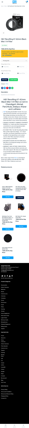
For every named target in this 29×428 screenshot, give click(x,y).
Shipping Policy (4, 396)
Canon (2, 369)
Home (2, 6)
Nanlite (2, 371)
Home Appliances (5, 313)
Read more (20, 197)
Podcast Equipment (5, 324)
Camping (3, 298)
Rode (2, 373)
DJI (2, 360)
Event (2, 304)
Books (2, 291)
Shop (2, 340)
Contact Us (3, 398)
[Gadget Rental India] (14, 2)
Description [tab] (4, 92)
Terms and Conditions (6, 391)
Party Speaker (4, 346)
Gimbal (2, 311)
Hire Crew (3, 382)
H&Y (4, 111)
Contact (3, 375)
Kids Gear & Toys (5, 315)
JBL (2, 358)
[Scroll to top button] (26, 422)
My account (4, 378)
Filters (5, 6)
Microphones (4, 322)
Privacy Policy (4, 389)
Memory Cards (4, 319)
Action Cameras (5, 287)
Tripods (3, 328)
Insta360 (3, 367)
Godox (2, 362)
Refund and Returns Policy (7, 393)
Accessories (4, 285)
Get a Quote (14, 79)
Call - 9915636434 (7, 55)
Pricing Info (5, 60)
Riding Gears (4, 326)
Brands (2, 354)
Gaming (3, 309)
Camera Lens (4, 293)
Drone (2, 300)
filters (15, 157)
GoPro (2, 365)
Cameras (3, 296)
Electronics (3, 302)
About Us (3, 337)
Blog (2, 380)
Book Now (4, 79)
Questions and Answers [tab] (8, 94)
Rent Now (8, 196)
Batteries (3, 289)
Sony (2, 356)
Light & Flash (4, 317)
